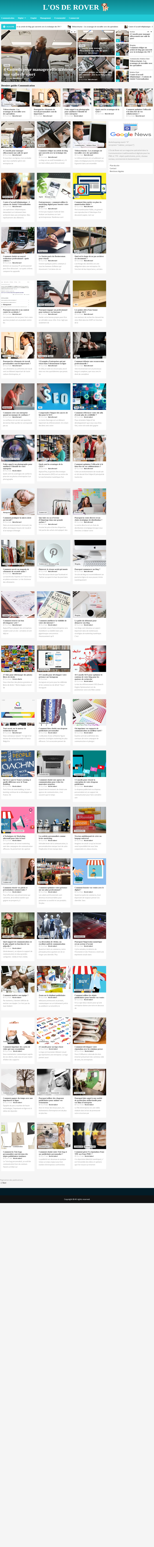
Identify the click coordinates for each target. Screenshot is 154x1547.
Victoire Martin (17, 679)
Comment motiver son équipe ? (15, 995)
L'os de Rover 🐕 (76, 7)
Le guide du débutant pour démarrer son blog (86, 622)
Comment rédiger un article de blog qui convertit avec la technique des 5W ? (36, 69)
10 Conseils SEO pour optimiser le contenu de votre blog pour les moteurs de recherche (88, 677)
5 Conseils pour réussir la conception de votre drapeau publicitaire (86, 782)
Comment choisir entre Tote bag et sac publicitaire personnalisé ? (53, 1153)
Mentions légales (117, 171)
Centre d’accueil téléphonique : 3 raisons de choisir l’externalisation (82, 27)
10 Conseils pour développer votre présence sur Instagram (53, 676)
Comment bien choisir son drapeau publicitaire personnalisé (53, 729)
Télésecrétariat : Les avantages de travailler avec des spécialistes (141, 50)
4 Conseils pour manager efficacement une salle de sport (93, 49)
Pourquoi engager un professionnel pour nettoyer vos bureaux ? (53, 311)
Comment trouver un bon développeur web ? (13, 622)
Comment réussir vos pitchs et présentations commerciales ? (15, 889)
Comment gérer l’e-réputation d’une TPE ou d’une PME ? (89, 1153)
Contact (113, 168)
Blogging (7, 60)
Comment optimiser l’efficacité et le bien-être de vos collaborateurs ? (138, 111)
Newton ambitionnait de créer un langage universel (88, 837)
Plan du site (114, 165)
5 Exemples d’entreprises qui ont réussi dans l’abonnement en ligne (52, 362)
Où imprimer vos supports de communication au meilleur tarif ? (88, 729)
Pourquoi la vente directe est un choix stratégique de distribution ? (88, 519)
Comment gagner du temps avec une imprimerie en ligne (18, 1099)
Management (45, 18)
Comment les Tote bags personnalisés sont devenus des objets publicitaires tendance (15, 1154)
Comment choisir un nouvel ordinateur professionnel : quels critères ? (16, 258)
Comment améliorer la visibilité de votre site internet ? (53, 622)
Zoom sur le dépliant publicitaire (52, 995)
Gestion (82, 46)
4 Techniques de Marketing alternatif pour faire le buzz (14, 837)
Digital (20, 18)
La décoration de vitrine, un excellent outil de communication (52, 943)
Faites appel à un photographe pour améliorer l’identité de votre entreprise (77, 111)
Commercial (74, 18)
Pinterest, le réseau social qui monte (53, 569)
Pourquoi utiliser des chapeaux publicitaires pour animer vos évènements (51, 1100)
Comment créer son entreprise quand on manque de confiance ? (16, 414)
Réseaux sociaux (139, 72)
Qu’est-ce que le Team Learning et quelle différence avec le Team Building (17, 782)
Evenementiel (59, 18)
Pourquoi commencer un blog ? (87, 569)
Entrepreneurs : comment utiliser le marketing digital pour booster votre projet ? (141, 77)
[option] (38, 56)
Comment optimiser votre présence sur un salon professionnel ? (53, 889)
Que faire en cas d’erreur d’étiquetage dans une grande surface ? (51, 520)
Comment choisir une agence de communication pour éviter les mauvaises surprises (52, 782)
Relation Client (144, 45)
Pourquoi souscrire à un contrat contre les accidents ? (16, 311)
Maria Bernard (17, 78)
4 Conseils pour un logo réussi (51, 1047)
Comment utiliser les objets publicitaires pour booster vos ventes (89, 996)
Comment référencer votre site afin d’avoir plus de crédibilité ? (89, 414)
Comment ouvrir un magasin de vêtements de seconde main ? (16, 570)
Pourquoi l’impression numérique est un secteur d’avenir (88, 943)
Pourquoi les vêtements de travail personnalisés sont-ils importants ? (45, 111)
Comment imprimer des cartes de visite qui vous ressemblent (16, 1048)
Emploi (33, 18)
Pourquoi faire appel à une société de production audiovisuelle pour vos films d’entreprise (88, 1100)
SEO (76, 304)
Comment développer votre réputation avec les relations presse (89, 1048)
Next (4, 1183)
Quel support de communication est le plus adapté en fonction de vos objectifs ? (17, 944)
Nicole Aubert (78, 116)
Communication (7, 18)
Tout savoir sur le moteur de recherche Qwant (14, 729)
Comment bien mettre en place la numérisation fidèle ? (88, 203)
